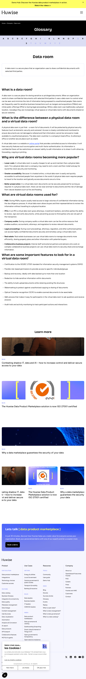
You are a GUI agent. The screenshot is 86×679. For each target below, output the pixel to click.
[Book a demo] (43, 537)
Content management (9, 611)
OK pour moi (41, 668)
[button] (4, 675)
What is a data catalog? (50, 617)
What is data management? (52, 611)
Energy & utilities (29, 574)
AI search (5, 626)
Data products (6, 629)
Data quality (6, 602)
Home (3, 23)
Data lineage (6, 608)
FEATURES (5, 589)
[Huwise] (10, 12)
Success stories (48, 596)
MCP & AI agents (7, 637)
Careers (68, 582)
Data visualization (7, 617)
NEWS (45, 586)
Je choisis (25, 668)
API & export (6, 632)
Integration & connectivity (10, 599)
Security (4, 673)
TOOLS (45, 570)
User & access (6, 614)
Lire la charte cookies (12, 660)
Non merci (10, 668)
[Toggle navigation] (81, 12)
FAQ (67, 579)
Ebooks (45, 593)
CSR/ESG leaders (30, 607)
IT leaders (27, 604)
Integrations (6, 577)
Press (67, 584)
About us (68, 570)
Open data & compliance (32, 640)
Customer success (8, 583)
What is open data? (49, 608)
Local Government (30, 577)
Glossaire (10, 23)
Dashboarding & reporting (32, 626)
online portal (34, 143)
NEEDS (26, 612)
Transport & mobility (30, 585)
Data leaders (28, 598)
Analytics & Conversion (9, 623)
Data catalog (6, 593)
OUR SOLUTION (6, 570)
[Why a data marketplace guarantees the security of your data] (43, 446)
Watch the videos (42, 5)
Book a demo (12, 545)
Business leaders (29, 601)
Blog (44, 590)
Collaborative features (9, 635)
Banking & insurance (30, 588)
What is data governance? (51, 614)
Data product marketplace (10, 574)
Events (45, 602)
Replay (45, 605)
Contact (68, 596)
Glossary (46, 599)
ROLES (26, 594)
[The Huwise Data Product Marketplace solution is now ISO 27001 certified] (43, 401)
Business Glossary (7, 596)
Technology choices (8, 580)
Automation (6, 620)
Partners (68, 587)
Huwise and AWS (71, 590)
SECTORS (27, 570)
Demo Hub (46, 580)
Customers (69, 593)
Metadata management (9, 605)
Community (47, 574)
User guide (46, 577)
